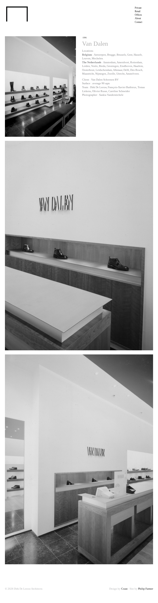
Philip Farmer (145, 588)
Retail (137, 11)
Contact (138, 22)
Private (138, 7)
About (138, 18)
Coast (124, 588)
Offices (138, 14)
